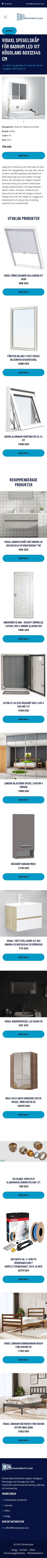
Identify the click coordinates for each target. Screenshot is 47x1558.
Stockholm (8, 4)
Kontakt (23, 1549)
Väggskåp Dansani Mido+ (23, 863)
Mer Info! (23, 155)
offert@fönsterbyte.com (35, 4)
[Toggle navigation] (5, 17)
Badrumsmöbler (31, 126)
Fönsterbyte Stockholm (15, 1500)
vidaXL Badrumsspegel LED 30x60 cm (24, 1021)
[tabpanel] (23, 98)
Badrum (18, 126)
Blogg (7, 1516)
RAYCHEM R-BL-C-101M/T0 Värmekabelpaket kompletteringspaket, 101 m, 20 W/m (23, 1263)
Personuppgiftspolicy (14, 1553)
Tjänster (8, 1505)
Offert (9, 30)
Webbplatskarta (35, 1553)
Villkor (32, 1549)
